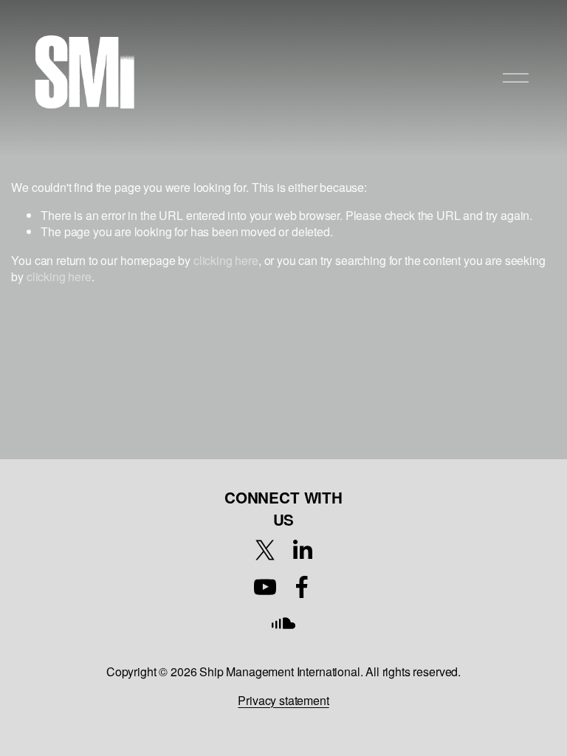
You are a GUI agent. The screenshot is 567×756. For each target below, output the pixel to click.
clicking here (225, 260)
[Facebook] (302, 587)
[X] (265, 550)
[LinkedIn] (302, 550)
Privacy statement (283, 701)
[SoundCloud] (283, 624)
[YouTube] (265, 587)
